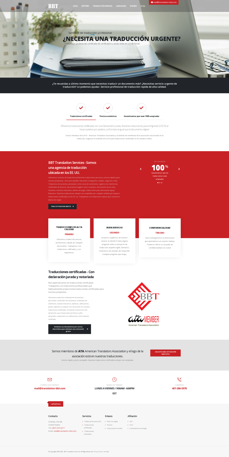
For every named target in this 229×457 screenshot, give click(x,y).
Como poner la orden (114, 428)
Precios (109, 425)
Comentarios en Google (138, 428)
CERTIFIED (85, 6)
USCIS (75, 6)
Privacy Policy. (98, 451)
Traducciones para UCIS (92, 421)
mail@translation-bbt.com (165, 2)
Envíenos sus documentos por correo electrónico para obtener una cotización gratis (68, 329)
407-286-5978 (179, 388)
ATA (131, 421)
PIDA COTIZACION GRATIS (61, 206)
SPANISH (133, 6)
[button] (158, 183)
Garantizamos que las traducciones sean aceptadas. (159, 176)
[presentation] (141, 169)
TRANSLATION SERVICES (102, 6)
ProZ (131, 425)
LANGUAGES (121, 6)
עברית (143, 6)
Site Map (106, 451)
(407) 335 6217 (58, 428)
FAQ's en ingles (112, 421)
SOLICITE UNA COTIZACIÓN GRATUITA (165, 353)
